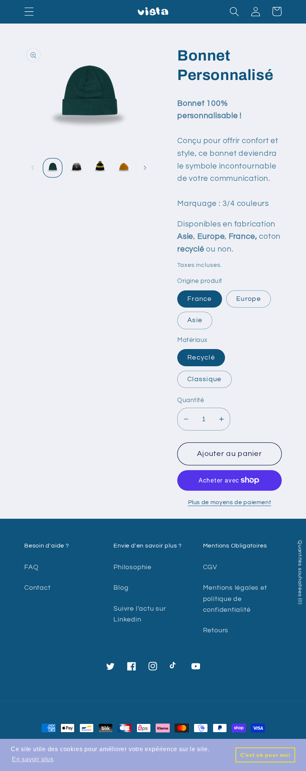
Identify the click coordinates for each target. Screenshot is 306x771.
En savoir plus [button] (33, 759)
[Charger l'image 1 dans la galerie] (52, 168)
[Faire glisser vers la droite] (145, 168)
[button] (29, 11)
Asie (194, 320)
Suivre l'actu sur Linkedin (139, 614)
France (199, 298)
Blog (120, 587)
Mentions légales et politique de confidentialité (235, 598)
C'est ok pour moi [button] (265, 755)
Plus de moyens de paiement (229, 502)
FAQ (31, 567)
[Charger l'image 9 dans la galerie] (123, 168)
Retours (215, 630)
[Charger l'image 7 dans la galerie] (76, 168)
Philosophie (132, 567)
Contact (37, 587)
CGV (210, 567)
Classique (204, 379)
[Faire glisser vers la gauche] (32, 168)
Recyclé (201, 357)
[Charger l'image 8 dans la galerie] (100, 168)
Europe (248, 298)
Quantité (190, 400)
